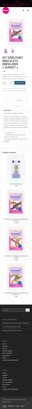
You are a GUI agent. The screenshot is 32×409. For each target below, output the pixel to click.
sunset (24, 90)
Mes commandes (7, 353)
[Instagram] (17, 1)
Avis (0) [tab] (16, 106)
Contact (4, 348)
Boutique (5, 346)
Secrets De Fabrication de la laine (11, 327)
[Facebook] (15, 1)
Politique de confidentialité (10, 360)
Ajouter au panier (20, 82)
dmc (21, 90)
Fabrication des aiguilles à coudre (11, 330)
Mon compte (6, 355)
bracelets (17, 90)
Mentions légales (7, 351)
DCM (9, 90)
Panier (4, 358)
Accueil (4, 344)
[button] (31, 2)
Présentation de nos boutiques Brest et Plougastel (15, 323)
